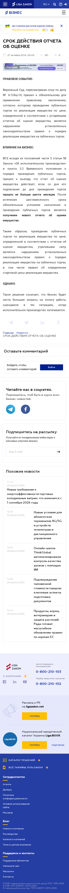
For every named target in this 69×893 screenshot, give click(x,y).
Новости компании (13, 828)
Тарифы (34, 716)
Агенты (7, 784)
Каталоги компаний (14, 839)
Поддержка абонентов (16, 860)
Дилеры (7, 789)
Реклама (8, 812)
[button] (5, 4)
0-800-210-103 (48, 672)
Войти (51, 367)
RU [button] (45, 4)
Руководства (10, 834)
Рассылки (8, 871)
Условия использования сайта (16, 806)
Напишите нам (11, 866)
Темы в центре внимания (17, 844)
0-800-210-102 (48, 684)
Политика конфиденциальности (15, 797)
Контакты (8, 876)
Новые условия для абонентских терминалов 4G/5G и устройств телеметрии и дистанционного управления (48, 525)
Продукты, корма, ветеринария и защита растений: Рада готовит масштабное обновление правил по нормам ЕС (48, 623)
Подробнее (58, 745)
